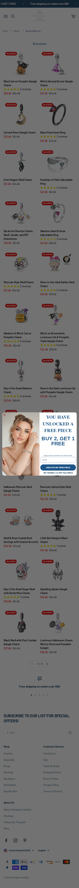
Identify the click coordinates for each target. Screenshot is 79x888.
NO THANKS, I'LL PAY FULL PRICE (58, 472)
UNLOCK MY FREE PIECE (58, 467)
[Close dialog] (4, 415)
